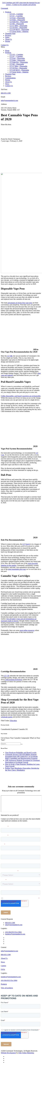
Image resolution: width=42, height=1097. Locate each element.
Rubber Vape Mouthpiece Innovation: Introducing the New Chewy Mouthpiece (22, 769)
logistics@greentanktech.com (15, 934)
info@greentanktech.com (9, 100)
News (3, 962)
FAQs (3, 969)
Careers (3, 966)
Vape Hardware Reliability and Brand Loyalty (21, 752)
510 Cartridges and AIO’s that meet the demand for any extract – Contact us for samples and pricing (21, 4)
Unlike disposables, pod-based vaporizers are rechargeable (20, 396)
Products (4, 984)
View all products (7, 988)
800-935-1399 (6, 93)
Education (13, 720)
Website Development (8, 1053)
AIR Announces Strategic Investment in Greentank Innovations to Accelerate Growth (22, 761)
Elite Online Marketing (26, 1053)
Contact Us (5, 45)
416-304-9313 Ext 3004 (13, 932)
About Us (4, 958)
